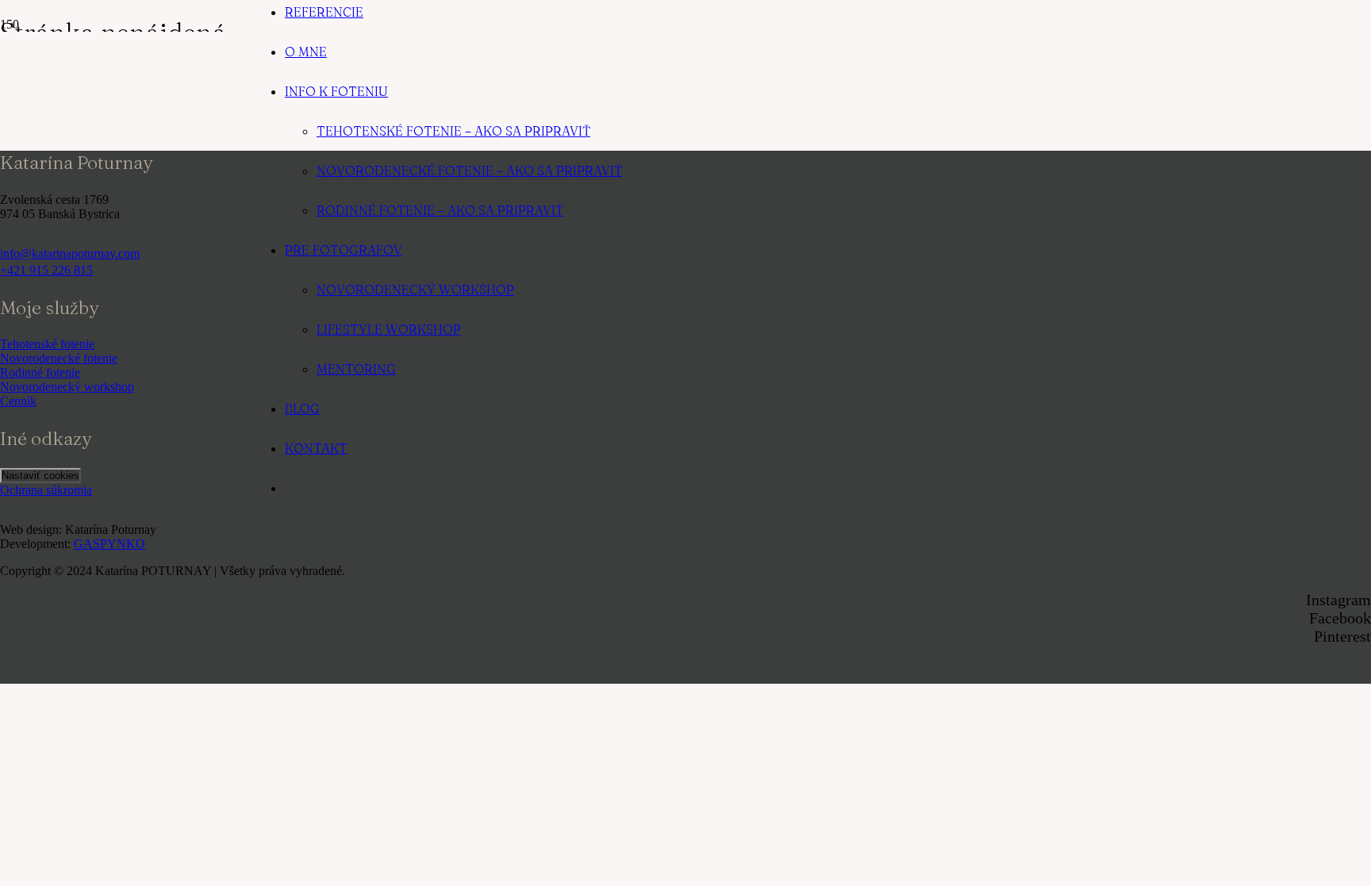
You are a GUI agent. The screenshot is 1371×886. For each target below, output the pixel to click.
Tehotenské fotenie (47, 344)
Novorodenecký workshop (67, 386)
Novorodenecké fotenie (58, 358)
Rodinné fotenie (40, 372)
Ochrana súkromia (46, 490)
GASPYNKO (109, 543)
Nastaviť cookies (40, 475)
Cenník (18, 401)
